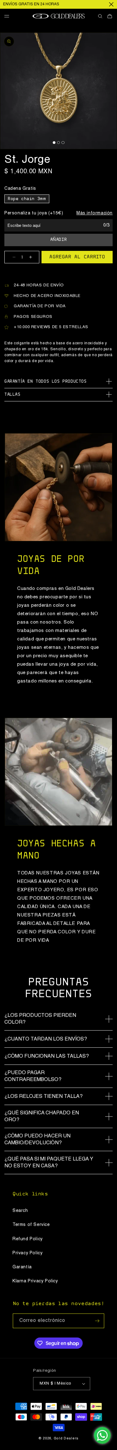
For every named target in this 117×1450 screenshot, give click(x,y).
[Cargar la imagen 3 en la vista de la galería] (63, 142)
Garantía (22, 1267)
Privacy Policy (27, 1253)
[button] (9, 16)
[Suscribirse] (97, 1321)
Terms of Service (31, 1225)
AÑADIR (58, 240)
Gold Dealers (66, 1438)
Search (20, 1210)
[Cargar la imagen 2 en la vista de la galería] (58, 142)
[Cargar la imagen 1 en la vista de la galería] (54, 142)
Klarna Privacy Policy (35, 1281)
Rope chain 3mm (27, 199)
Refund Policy (27, 1239)
